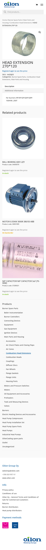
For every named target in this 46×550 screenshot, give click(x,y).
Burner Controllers (12, 317)
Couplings (10, 361)
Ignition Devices (10, 333)
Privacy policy (7, 490)
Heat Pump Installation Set (13, 422)
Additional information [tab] (14, 90)
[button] (40, 32)
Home (4, 20)
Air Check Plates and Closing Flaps (20, 345)
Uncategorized (8, 446)
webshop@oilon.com (10, 471)
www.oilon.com (8, 478)
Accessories (11, 341)
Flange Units (11, 377)
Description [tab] (9, 86)
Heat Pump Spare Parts (12, 426)
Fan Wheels (10, 369)
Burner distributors (10, 507)
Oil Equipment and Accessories (17, 394)
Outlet (4, 442)
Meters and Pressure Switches (16, 386)
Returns (5, 503)
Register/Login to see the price (14, 71)
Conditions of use (9, 493)
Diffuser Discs (11, 365)
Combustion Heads (14, 357)
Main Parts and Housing (20, 79)
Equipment (8, 325)
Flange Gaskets (12, 373)
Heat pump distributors (12, 510)
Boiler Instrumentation (13, 312)
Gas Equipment (10, 329)
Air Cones (10, 349)
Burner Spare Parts (15, 20)
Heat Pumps (7, 430)
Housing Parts (12, 381)
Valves (6, 406)
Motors (7, 390)
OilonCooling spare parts (12, 438)
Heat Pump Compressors (12, 418)
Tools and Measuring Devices (16, 402)
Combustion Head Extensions (21, 23)
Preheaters (8, 398)
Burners (5, 410)
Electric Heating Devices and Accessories (19, 414)
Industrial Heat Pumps (11, 434)
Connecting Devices (12, 321)
